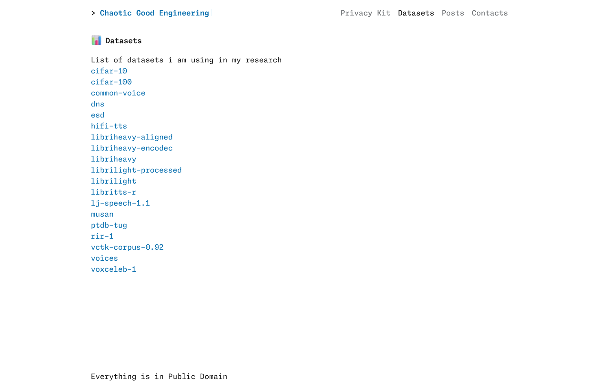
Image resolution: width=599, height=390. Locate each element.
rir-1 (102, 236)
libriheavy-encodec (132, 148)
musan (102, 214)
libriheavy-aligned (132, 137)
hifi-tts (109, 126)
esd (97, 115)
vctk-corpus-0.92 (127, 247)
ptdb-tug (109, 225)
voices (104, 258)
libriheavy (114, 159)
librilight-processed (136, 170)
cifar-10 (109, 71)
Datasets (416, 13)
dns (97, 104)
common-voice (118, 93)
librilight (114, 181)
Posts (453, 13)
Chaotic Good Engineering (154, 13)
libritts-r (114, 192)
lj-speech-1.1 (120, 203)
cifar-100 (111, 82)
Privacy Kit (366, 13)
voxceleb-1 (114, 269)
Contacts (490, 13)
